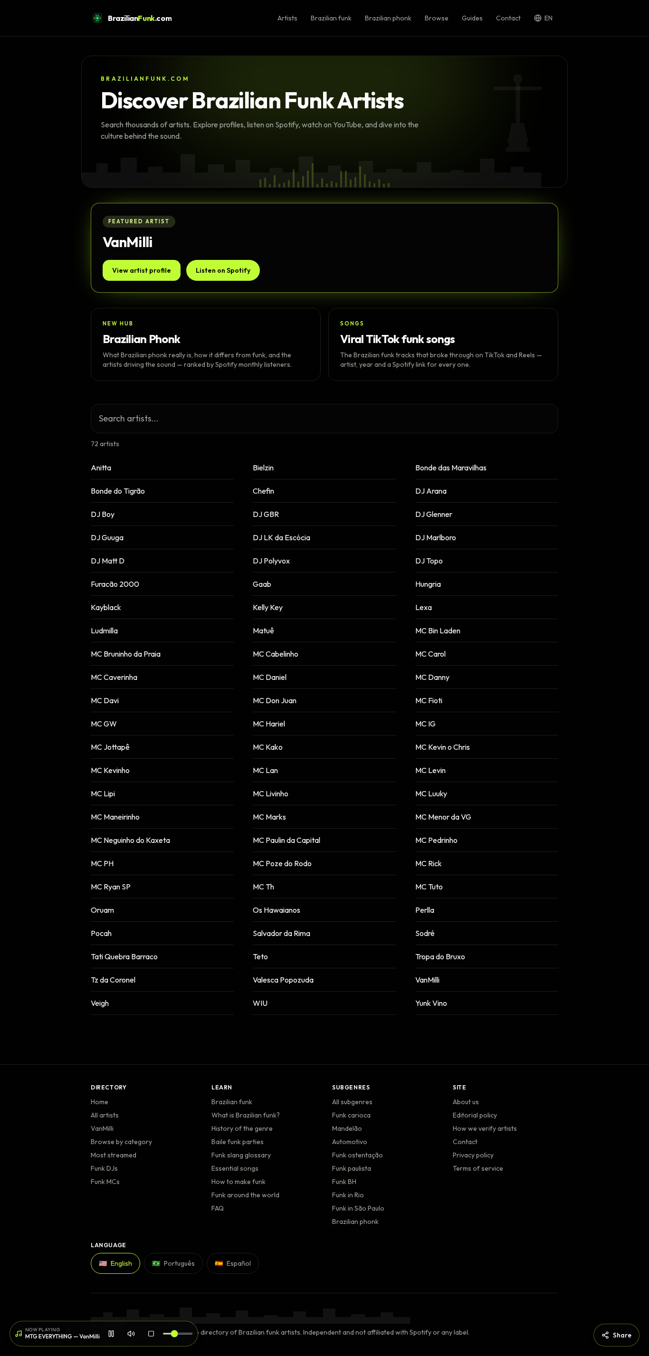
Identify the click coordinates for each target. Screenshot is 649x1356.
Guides (472, 18)
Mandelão (347, 1128)
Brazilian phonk (388, 18)
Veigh (100, 1003)
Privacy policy (473, 1155)
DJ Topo (429, 560)
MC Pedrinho (436, 840)
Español (233, 1263)
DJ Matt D (107, 560)
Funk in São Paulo (358, 1208)
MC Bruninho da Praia (126, 654)
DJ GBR (266, 514)
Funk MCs (105, 1181)
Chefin (263, 491)
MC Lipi (103, 793)
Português (173, 1263)
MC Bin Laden (437, 630)
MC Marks (269, 816)
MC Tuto (429, 886)
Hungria (428, 584)
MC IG (425, 723)
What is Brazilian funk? (245, 1115)
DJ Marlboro (435, 537)
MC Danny (432, 677)
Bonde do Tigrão (118, 491)
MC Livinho (270, 793)
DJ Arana (431, 491)
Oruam (102, 910)
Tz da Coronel (113, 979)
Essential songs (234, 1168)
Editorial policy (475, 1115)
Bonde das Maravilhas (451, 467)
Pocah (101, 933)
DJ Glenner (433, 514)
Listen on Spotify (223, 270)
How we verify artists (485, 1128)
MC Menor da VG (443, 816)
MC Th (263, 886)
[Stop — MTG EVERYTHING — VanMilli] (151, 1333)
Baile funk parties (237, 1141)
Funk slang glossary (241, 1155)
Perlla (424, 910)
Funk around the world (245, 1195)
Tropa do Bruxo (440, 956)
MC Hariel (269, 723)
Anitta (101, 467)
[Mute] (131, 1333)
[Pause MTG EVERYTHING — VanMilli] (111, 1333)
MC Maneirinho (115, 816)
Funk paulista (351, 1168)
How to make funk (238, 1181)
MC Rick (428, 863)
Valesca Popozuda (283, 979)
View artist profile (141, 270)
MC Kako (268, 747)
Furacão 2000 (115, 584)
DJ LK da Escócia (281, 537)
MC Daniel (269, 677)
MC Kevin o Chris (442, 747)
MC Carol (430, 654)
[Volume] (177, 1334)
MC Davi (105, 700)
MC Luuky (431, 793)
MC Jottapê (110, 747)
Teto (260, 956)
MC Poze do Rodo (282, 863)
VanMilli (427, 979)
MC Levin (430, 770)
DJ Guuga (107, 537)
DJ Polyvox (271, 560)
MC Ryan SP (111, 886)
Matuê (263, 630)
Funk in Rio (348, 1195)
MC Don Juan (274, 700)
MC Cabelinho (275, 654)
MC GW (104, 723)
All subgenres (352, 1102)
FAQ (217, 1208)
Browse (437, 18)
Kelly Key (268, 607)
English (115, 1263)
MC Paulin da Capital (286, 840)
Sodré (425, 933)
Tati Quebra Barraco (124, 956)
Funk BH (344, 1181)
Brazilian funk (331, 18)
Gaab (262, 584)
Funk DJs (104, 1168)
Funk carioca (351, 1115)
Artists (287, 18)
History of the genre (242, 1128)
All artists (105, 1115)
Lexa (423, 607)
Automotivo (349, 1141)
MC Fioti (428, 700)
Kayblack (106, 607)
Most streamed (113, 1155)
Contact (508, 18)
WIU (260, 1003)
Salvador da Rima (281, 933)
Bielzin (263, 467)
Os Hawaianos (276, 910)
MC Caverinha (114, 677)
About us (466, 1102)
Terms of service (478, 1168)
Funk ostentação (357, 1155)
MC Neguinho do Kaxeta (130, 840)
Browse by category (121, 1141)
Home (99, 1102)
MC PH (102, 863)
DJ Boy (103, 514)
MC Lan (265, 770)
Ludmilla (104, 630)
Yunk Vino (431, 1003)
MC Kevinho (110, 770)
